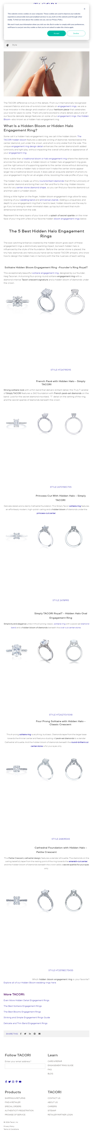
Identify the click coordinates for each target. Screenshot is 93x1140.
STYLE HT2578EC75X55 (60, 970)
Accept (56, 33)
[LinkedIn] (30, 1033)
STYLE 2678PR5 (61, 600)
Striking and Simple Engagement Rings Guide (27, 1017)
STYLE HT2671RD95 (61, 369)
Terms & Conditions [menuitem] (11, 1129)
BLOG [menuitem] (50, 1073)
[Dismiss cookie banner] (84, 9)
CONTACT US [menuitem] (54, 1098)
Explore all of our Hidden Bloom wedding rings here (30, 982)
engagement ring (17, 152)
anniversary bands (49, 199)
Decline (76, 33)
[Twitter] (25, 1033)
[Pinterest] (35, 1033)
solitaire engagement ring (45, 273)
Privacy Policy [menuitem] (9, 1126)
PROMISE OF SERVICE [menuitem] (15, 1114)
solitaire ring (60, 623)
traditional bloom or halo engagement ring (45, 158)
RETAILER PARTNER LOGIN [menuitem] (60, 1114)
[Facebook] (20, 1033)
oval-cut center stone (70, 627)
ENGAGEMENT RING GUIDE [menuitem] (60, 1065)
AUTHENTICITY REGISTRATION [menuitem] (19, 1110)
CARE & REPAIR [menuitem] (55, 1061)
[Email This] (39, 1033)
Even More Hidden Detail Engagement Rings (26, 1000)
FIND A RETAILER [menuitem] (12, 1102)
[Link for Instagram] (13, 1082)
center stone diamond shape (31, 187)
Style (14, 44)
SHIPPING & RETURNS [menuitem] (15, 1098)
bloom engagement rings (67, 218)
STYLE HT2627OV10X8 (60, 714)
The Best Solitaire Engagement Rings (23, 1006)
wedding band (27, 199)
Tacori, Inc (14, 1122)
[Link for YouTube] (20, 1082)
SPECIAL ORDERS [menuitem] (13, 1106)
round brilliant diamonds (51, 180)
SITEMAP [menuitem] (52, 1110)
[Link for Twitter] (9, 1082)
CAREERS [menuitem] (52, 1106)
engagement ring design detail (27, 146)
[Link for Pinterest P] (16, 1082)
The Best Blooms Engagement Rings (22, 1011)
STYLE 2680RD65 (61, 838)
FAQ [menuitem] (50, 1069)
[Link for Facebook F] (6, 1082)
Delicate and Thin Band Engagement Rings (25, 1023)
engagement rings (67, 106)
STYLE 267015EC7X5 (60, 487)
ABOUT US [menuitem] (53, 1102)
